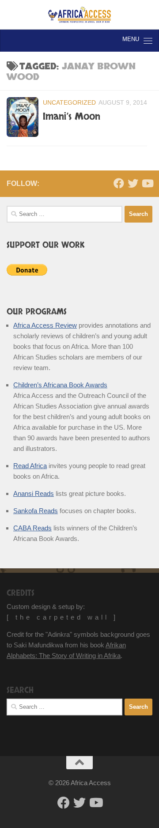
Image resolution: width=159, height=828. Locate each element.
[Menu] (148, 41)
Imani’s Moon (71, 116)
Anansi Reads (33, 493)
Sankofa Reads (35, 510)
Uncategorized (69, 102)
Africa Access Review (45, 325)
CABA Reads (32, 528)
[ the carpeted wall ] (62, 617)
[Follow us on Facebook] (119, 183)
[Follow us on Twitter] (133, 183)
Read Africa (30, 465)
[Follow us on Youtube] (147, 183)
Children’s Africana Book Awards (60, 385)
